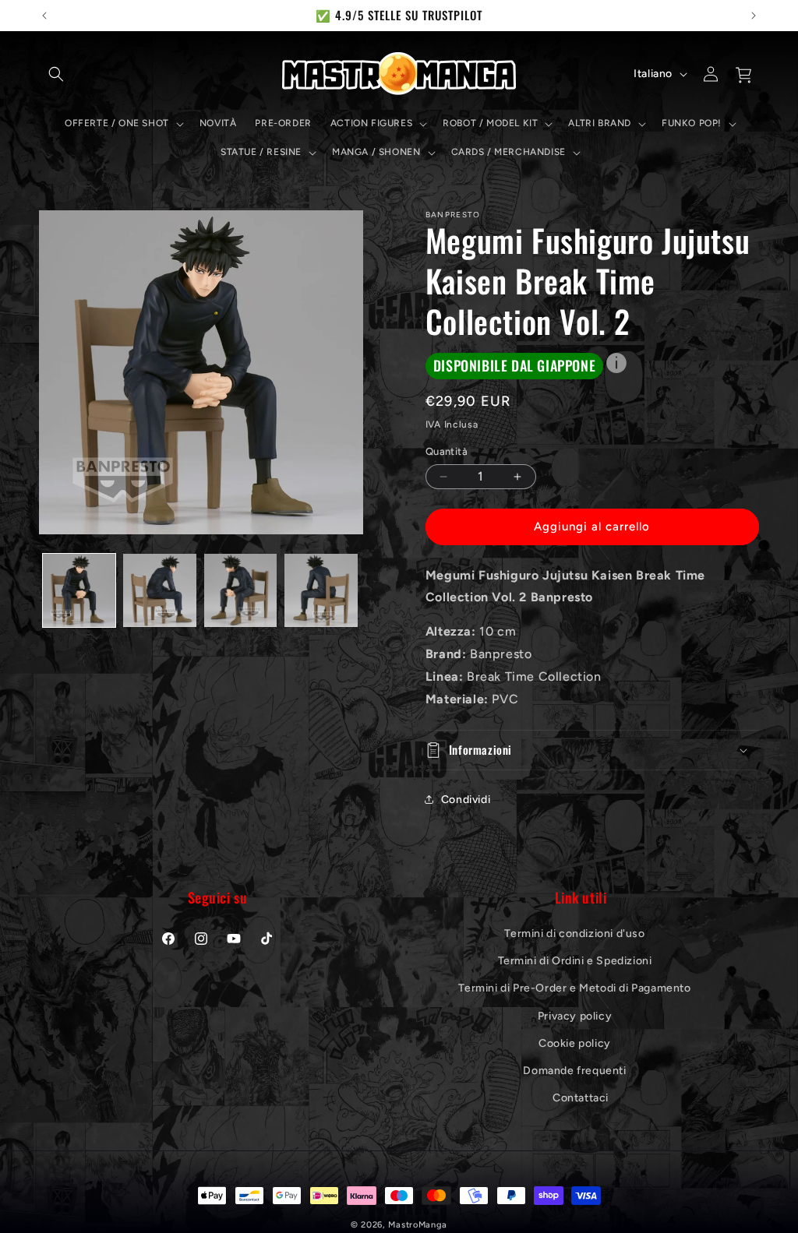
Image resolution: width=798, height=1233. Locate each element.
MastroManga (417, 1225)
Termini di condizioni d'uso (574, 933)
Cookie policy (574, 1043)
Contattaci (581, 1097)
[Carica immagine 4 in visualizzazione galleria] (320, 590)
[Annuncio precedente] (44, 15)
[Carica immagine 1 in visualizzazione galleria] (79, 590)
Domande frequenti (574, 1070)
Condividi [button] (465, 799)
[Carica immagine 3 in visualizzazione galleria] (240, 590)
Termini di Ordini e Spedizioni (575, 960)
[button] (56, 74)
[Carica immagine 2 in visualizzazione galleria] (159, 590)
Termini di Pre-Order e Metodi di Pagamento (574, 988)
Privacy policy (575, 1016)
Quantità (446, 451)
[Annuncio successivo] (753, 15)
